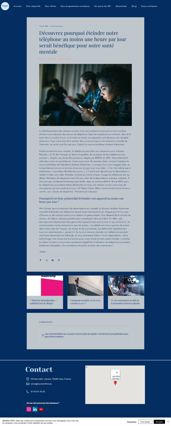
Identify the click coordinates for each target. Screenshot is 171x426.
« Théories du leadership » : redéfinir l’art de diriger (43, 302)
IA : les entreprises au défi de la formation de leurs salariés (125, 302)
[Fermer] (167, 422)
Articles (43, 251)
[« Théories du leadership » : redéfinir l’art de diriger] (45, 286)
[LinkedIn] (35, 409)
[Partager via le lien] (59, 260)
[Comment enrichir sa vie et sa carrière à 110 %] (85, 286)
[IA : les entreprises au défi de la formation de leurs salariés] (126, 286)
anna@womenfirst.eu (41, 383)
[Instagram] (28, 409)
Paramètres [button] (131, 422)
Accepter (159, 422)
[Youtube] (41, 409)
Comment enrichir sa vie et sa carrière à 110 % (85, 302)
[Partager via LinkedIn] (52, 260)
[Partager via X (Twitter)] (46, 260)
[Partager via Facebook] (40, 260)
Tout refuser (145, 422)
